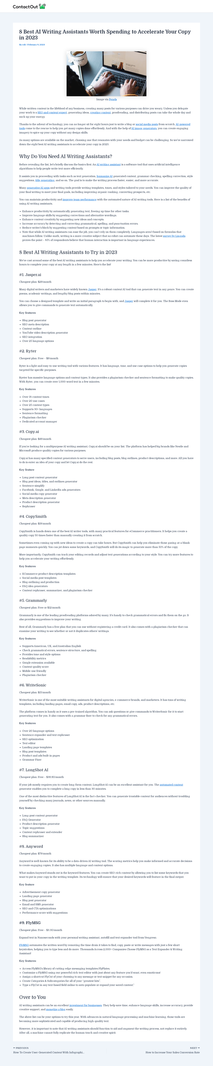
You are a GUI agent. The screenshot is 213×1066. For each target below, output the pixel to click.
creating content (100, 112)
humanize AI (105, 176)
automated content (171, 784)
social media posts (147, 124)
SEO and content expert (52, 112)
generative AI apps (38, 188)
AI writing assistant (109, 164)
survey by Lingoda (174, 236)
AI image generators (144, 128)
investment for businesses (85, 1005)
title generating (44, 180)
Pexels (113, 99)
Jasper (92, 289)
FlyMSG (24, 945)
